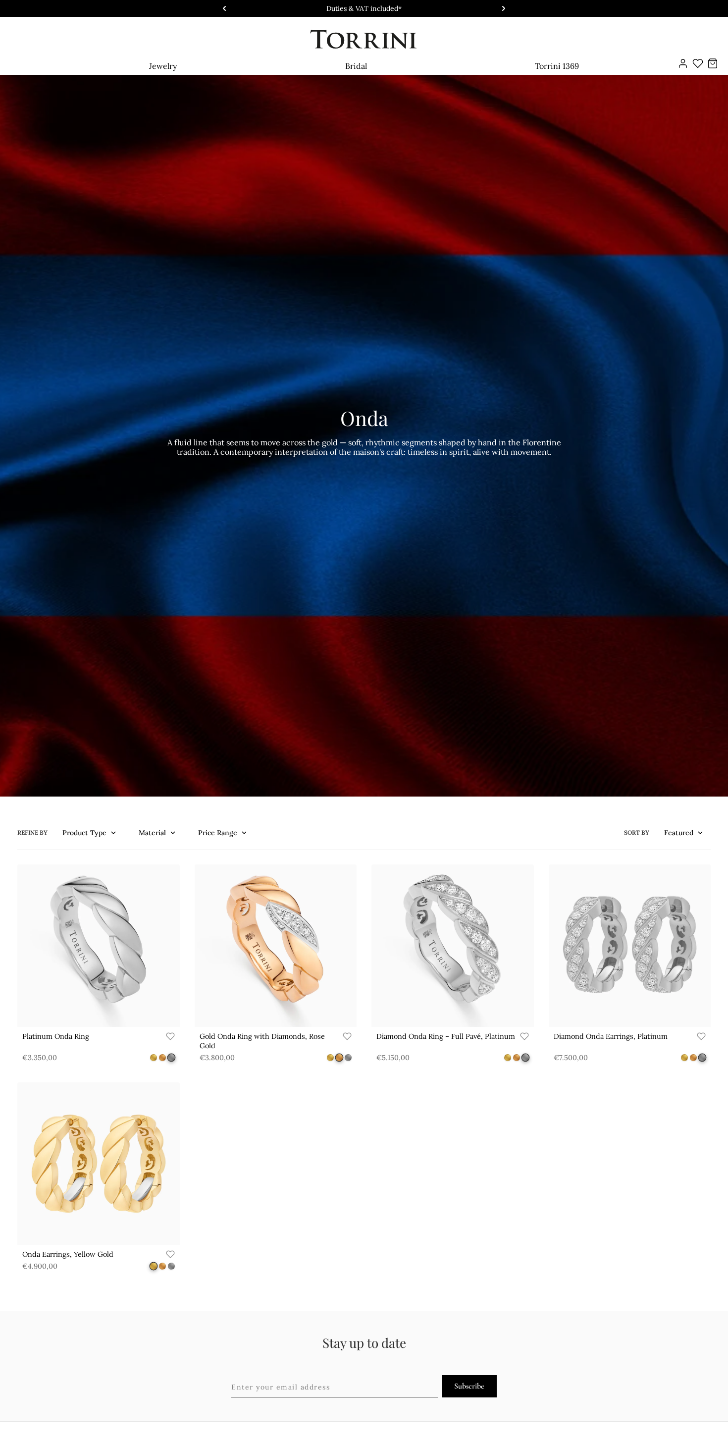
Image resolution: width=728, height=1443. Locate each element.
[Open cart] (712, 63)
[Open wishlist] (697, 63)
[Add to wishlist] (170, 1036)
